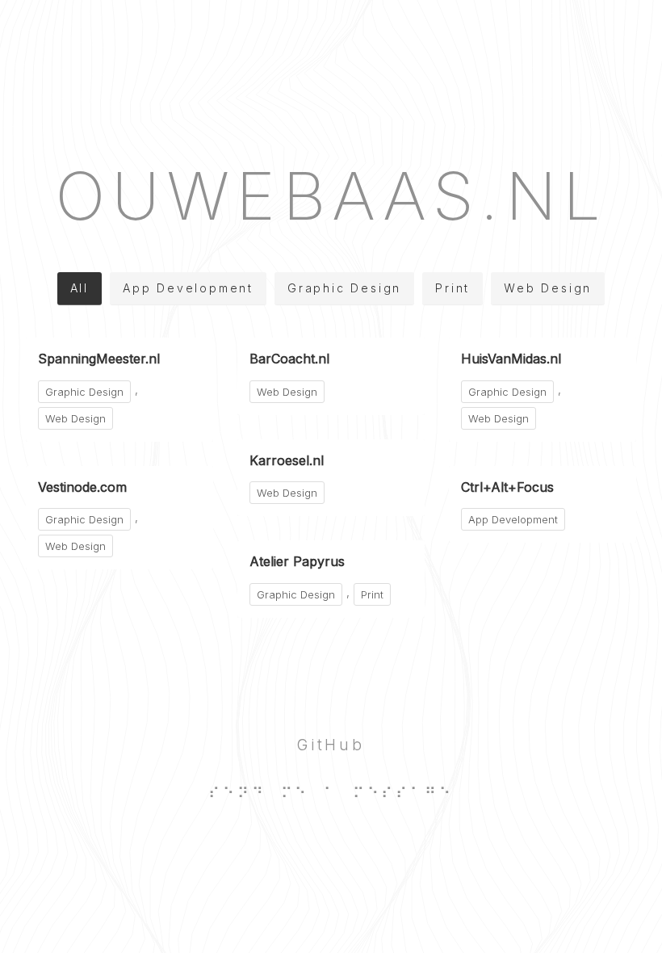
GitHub (331, 744)
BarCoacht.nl (289, 359)
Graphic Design (344, 288)
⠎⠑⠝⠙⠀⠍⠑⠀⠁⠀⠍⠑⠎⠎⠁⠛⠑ (330, 793)
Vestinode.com (82, 487)
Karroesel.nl (286, 460)
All (79, 288)
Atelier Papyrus (297, 561)
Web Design (548, 288)
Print (452, 288)
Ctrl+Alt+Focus (507, 487)
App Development (188, 288)
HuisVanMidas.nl (511, 359)
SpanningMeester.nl (99, 359)
